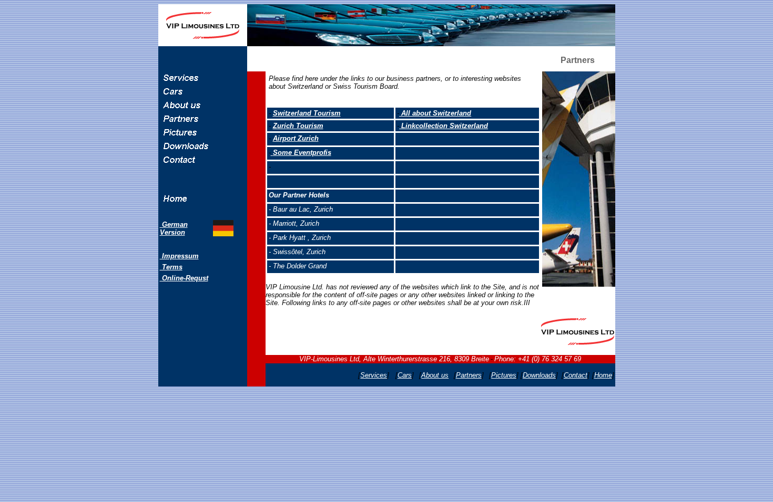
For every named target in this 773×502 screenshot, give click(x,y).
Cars (405, 375)
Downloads (539, 375)
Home (603, 375)
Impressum (179, 256)
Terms (171, 267)
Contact (575, 375)
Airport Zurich (296, 138)
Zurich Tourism (298, 126)
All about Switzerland (435, 113)
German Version (174, 228)
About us (435, 375)
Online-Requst (184, 278)
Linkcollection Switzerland (443, 126)
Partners (469, 375)
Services (373, 375)
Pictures (503, 375)
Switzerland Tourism (307, 113)
